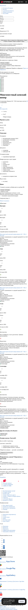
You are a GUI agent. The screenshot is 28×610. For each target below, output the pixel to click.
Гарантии (5, 497)
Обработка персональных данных (8, 609)
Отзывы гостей (7, 492)
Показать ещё (4, 433)
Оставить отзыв (4, 427)
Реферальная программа (9, 530)
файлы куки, (12, 600)
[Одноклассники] (4, 540)
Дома (4, 518)
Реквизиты (6, 529)
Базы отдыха (6, 521)
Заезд (1, 16)
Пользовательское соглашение (7, 608)
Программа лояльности (9, 531)
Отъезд (2, 19)
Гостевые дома (6, 519)
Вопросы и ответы (7, 500)
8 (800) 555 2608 (7, 485)
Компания (5, 526)
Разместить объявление (9, 506)
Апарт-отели (6, 517)
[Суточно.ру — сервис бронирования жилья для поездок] (6, 2)
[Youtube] (4, 546)
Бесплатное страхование (9, 508)
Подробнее (3, 477)
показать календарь (5, 189)
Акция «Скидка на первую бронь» (12, 496)
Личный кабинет (7, 483)
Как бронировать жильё (9, 491)
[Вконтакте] (4, 544)
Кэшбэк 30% (6, 493)
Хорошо (22, 601)
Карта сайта (3, 606)
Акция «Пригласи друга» (9, 495)
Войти (21, 1)
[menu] (26, 2)
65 (27, 101)
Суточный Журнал (8, 499)
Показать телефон (5, 62)
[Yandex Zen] (4, 548)
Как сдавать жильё (7, 505)
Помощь (5, 509)
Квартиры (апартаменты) (9, 514)
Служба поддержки (8, 484)
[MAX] (4, 542)
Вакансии (5, 527)
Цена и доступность (5, 54)
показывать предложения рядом (10, 195)
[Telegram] (4, 538)
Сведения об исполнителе (6, 452)
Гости (1, 21)
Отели (4, 515)
